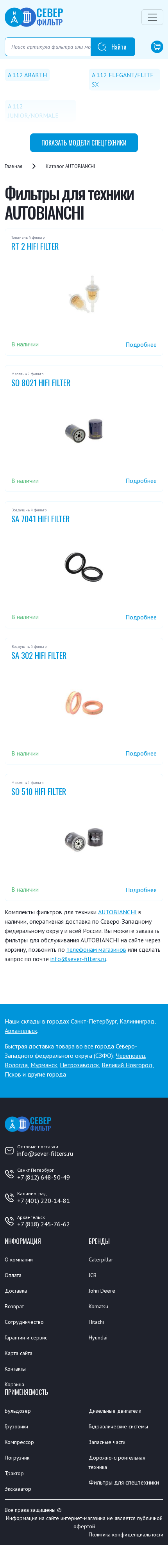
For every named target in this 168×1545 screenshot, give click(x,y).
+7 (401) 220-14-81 (43, 1200)
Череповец (130, 1055)
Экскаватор (18, 1488)
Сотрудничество (24, 1321)
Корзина (14, 1384)
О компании (19, 1259)
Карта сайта (18, 1353)
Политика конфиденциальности (126, 1534)
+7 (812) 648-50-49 (43, 1177)
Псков (13, 1074)
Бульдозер (18, 1410)
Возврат (14, 1306)
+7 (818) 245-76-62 (43, 1224)
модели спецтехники (84, 142)
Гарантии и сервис (26, 1337)
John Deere (102, 1290)
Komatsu (98, 1306)
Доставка (16, 1290)
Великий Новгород (127, 1065)
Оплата (13, 1275)
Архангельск (21, 1030)
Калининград (137, 1021)
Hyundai (98, 1337)
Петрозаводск (79, 1065)
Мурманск (43, 1065)
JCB (93, 1275)
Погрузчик (17, 1457)
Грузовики (16, 1426)
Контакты (15, 1368)
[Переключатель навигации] (152, 17)
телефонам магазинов (96, 949)
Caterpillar (101, 1259)
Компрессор (19, 1442)
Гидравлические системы (118, 1426)
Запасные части (107, 1442)
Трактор (14, 1473)
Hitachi (96, 1321)
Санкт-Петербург (94, 1021)
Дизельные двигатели (115, 1410)
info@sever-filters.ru (78, 959)
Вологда (16, 1065)
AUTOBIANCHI (117, 912)
